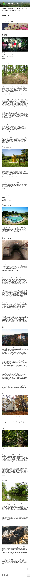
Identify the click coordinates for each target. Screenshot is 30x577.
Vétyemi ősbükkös (6, 428)
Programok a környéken (12, 10)
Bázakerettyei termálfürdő (8, 205)
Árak (22, 8)
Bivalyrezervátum (6, 524)
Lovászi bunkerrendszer (7, 238)
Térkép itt (3, 188)
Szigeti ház (13, 3)
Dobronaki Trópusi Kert (7, 21)
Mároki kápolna (5, 393)
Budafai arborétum (6, 147)
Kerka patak (4, 480)
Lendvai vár (4, 327)
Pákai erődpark (5, 63)
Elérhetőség (18, 10)
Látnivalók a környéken (5, 10)
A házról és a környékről (17, 8)
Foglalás (26, 8)
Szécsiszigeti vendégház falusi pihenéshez (7, 8)
